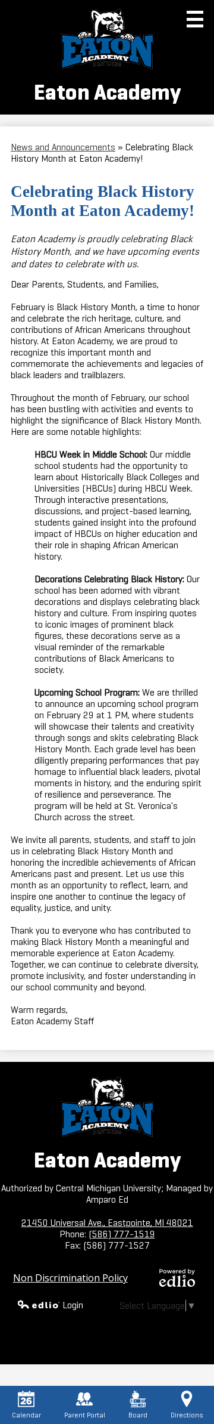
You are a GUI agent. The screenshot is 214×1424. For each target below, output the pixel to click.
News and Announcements (63, 147)
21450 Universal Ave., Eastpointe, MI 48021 (107, 1222)
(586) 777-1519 (122, 1234)
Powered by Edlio (177, 1278)
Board (137, 1414)
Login (72, 1305)
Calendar (26, 1414)
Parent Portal (84, 1414)
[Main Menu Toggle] (195, 19)
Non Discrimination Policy (70, 1277)
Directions (187, 1414)
